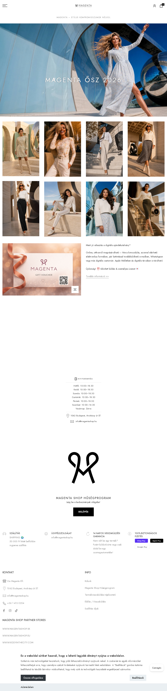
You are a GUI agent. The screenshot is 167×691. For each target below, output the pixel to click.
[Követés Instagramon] (10, 611)
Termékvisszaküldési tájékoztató (100, 594)
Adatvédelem (27, 687)
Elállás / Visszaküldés (95, 601)
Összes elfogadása (33, 677)
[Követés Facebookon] (3, 611)
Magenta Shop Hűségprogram (100, 588)
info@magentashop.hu (86, 421)
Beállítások (138, 677)
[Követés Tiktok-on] (16, 611)
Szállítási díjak (92, 608)
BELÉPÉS (83, 511)
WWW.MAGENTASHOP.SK (16, 628)
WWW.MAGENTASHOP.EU (16, 635)
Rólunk (88, 581)
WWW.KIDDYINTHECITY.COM (17, 642)
